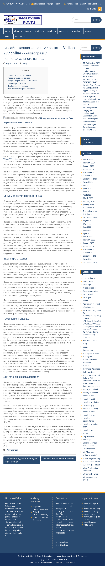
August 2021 (88, 259)
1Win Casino (88, 281)
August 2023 (88, 182)
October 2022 (88, 214)
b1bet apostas (89, 307)
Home (8, 31)
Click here (64, 545)
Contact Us (20, 36)
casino (85, 347)
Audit (7, 36)
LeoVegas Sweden (90, 392)
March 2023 (88, 198)
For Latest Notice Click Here (88, 4)
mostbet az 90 (89, 399)
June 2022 (87, 227)
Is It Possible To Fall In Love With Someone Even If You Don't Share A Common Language (92, 380)
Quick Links (91, 9)
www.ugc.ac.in (90, 514)
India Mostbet (89, 372)
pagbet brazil (88, 436)
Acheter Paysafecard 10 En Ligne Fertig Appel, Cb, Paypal (91, 88)
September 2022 (90, 217)
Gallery (88, 31)
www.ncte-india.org (92, 508)
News (85, 433)
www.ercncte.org (91, 511)
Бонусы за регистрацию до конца (22, 80)
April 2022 (87, 233)
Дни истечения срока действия (21, 88)
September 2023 (90, 179)
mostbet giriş (88, 405)
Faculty (50, 31)
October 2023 (88, 175)
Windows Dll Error (90, 474)
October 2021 (88, 252)
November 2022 (90, 211)
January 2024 (88, 166)
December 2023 (89, 169)
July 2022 (87, 224)
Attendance (77, 31)
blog (85, 343)
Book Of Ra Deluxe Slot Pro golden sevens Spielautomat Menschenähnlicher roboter (91, 99)
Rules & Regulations (45, 556)
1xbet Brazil (88, 294)
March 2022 (88, 236)
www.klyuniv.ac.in (91, 522)
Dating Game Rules (91, 353)
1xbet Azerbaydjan (90, 291)
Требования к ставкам (18, 86)
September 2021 (90, 256)
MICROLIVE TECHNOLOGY (64, 563)
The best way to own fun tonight (58, 458)
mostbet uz (88, 430)
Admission (63, 31)
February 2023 (89, 201)
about (85, 300)
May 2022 (87, 230)
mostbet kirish (89, 415)
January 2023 (88, 204)
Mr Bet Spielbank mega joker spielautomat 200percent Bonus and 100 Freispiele (90, 113)
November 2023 (90, 172)
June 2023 (87, 188)
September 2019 (90, 262)
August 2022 (88, 220)
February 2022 (89, 240)
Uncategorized (12, 450)
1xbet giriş (87, 297)
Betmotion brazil (90, 340)
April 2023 (87, 195)
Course (28, 31)
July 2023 (87, 185)
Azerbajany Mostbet (91, 304)
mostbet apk (88, 395)
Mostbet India (89, 412)
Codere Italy (88, 350)
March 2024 (88, 159)
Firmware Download (91, 369)
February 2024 (89, 163)
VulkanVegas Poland (91, 465)
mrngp (25, 63)
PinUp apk (87, 439)
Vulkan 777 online (10, 159)
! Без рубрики (89, 278)
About (16, 31)
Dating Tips (88, 356)
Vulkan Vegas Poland (91, 461)
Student (38, 31)
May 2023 (87, 191)
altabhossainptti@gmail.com (47, 4)
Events (86, 365)
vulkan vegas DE (90, 455)
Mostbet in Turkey (90, 408)
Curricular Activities (26, 556)
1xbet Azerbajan (90, 288)
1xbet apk (87, 284)
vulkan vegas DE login (92, 458)
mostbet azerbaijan (91, 402)
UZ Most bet (88, 452)
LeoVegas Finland (90, 389)
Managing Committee (66, 556)
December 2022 (89, 207)
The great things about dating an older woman (21, 460)
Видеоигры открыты (17, 83)
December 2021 (89, 246)
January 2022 (88, 243)
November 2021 (90, 249)
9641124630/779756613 (16, 4)
